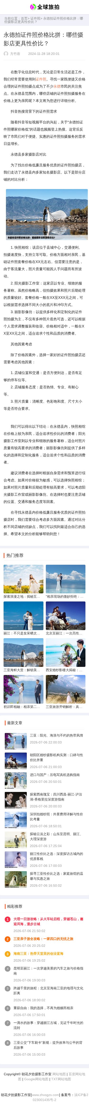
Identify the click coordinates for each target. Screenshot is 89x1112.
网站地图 (59, 1074)
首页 (24, 18)
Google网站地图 (36, 1079)
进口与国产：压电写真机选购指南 (55, 775)
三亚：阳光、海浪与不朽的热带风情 (56, 735)
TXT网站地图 (61, 1079)
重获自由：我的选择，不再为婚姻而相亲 (43, 1008)
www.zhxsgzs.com (45, 1095)
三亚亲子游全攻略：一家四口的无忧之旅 (43, 939)
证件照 (35, 18)
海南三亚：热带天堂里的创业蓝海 (38, 953)
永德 (57, 86)
